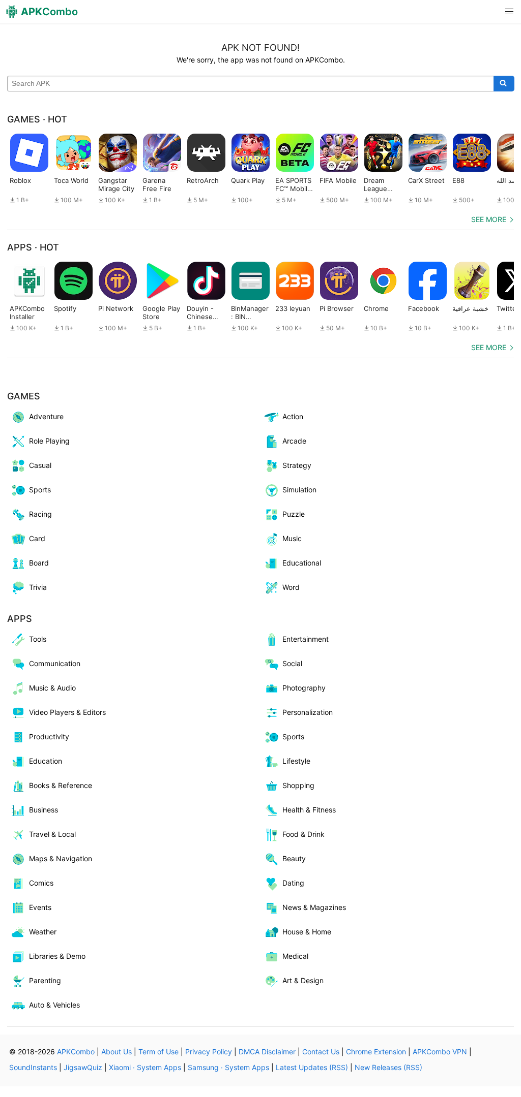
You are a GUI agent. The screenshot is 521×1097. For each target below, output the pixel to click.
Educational (301, 562)
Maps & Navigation (60, 858)
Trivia (38, 587)
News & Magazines (314, 907)
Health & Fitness (309, 809)
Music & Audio (52, 687)
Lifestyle (296, 761)
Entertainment (305, 639)
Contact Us (320, 1051)
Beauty (294, 858)
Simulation (299, 489)
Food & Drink (303, 834)
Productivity (49, 736)
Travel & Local (52, 834)
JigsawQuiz (83, 1067)
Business (43, 809)
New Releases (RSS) (388, 1067)
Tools (37, 639)
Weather (42, 931)
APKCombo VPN (440, 1051)
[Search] (504, 84)
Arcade (294, 440)
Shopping (298, 785)
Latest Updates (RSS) (312, 1067)
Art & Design (303, 980)
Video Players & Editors (67, 712)
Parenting (45, 980)
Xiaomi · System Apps (145, 1067)
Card (37, 538)
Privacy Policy (208, 1051)
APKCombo (76, 1051)
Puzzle (293, 514)
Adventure (46, 416)
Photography (304, 687)
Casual (40, 465)
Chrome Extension (376, 1051)
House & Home (306, 931)
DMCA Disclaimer (267, 1051)
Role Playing (49, 440)
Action (292, 416)
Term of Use (158, 1051)
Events (40, 907)
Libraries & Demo (57, 956)
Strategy (296, 465)
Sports (40, 489)
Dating (293, 883)
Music (292, 538)
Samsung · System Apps (228, 1067)
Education (45, 761)
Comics (41, 883)
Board (39, 562)
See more (488, 219)
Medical (295, 956)
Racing (40, 514)
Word (291, 587)
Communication (54, 663)
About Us (116, 1051)
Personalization (307, 712)
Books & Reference (60, 785)
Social (292, 663)
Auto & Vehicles (54, 1004)
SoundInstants (33, 1067)
